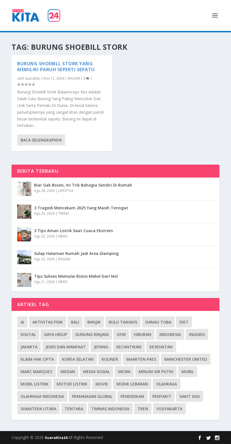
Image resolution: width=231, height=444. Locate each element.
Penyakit (161, 396)
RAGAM (74, 78)
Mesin (124, 371)
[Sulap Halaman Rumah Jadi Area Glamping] (24, 257)
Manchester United (185, 359)
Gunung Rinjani (92, 334)
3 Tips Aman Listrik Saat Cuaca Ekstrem (73, 230)
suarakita (32, 78)
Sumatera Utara (38, 408)
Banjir (94, 322)
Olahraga (166, 384)
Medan (68, 371)
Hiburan (142, 334)
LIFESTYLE (65, 190)
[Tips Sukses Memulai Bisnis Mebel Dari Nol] (24, 280)
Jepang (101, 346)
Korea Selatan (78, 359)
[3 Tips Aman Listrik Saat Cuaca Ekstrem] (24, 234)
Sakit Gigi (189, 396)
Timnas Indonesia (110, 408)
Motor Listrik (72, 384)
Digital (28, 334)
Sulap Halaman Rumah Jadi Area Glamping (76, 253)
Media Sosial (96, 371)
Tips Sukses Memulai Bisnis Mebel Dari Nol (76, 276)
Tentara (74, 408)
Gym (121, 334)
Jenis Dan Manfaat (66, 346)
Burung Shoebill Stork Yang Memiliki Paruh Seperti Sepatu (56, 66)
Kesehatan (161, 346)
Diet (183, 322)
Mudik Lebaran (132, 384)
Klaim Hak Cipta (37, 359)
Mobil (187, 371)
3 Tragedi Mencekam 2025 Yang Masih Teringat (81, 207)
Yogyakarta (169, 408)
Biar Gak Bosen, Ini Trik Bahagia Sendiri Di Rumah (83, 185)
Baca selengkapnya (41, 140)
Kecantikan (128, 346)
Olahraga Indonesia (42, 396)
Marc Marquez (36, 371)
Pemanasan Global (92, 396)
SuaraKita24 (56, 437)
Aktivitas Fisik (47, 322)
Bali (75, 322)
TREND (63, 213)
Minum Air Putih (156, 371)
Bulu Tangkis (123, 322)
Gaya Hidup (55, 334)
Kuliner (110, 359)
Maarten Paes (141, 359)
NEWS (62, 236)
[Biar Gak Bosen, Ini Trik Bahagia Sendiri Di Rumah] (24, 189)
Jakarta (29, 346)
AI (22, 322)
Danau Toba (158, 322)
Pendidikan (132, 396)
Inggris (197, 334)
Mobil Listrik (34, 384)
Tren (142, 408)
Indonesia (170, 334)
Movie (101, 384)
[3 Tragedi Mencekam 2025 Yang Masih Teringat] (24, 212)
